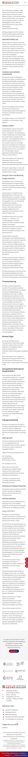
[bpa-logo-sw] (20, 661)
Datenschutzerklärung (14, 647)
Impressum (7, 755)
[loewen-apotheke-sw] (8, 661)
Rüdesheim (18, 743)
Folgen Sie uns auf (9, 724)
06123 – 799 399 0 (11, 695)
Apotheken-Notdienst (11, 710)
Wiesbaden (13, 742)
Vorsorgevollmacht (10, 712)
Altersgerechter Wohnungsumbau (14, 717)
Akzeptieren (14, 651)
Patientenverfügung (11, 714)
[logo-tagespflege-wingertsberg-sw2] (20, 668)
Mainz (9, 742)
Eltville (22, 745)
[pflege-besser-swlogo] (8, 668)
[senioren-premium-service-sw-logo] (8, 675)
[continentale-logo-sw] (20, 675)
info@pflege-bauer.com (13, 697)
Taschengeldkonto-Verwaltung (14, 719)
